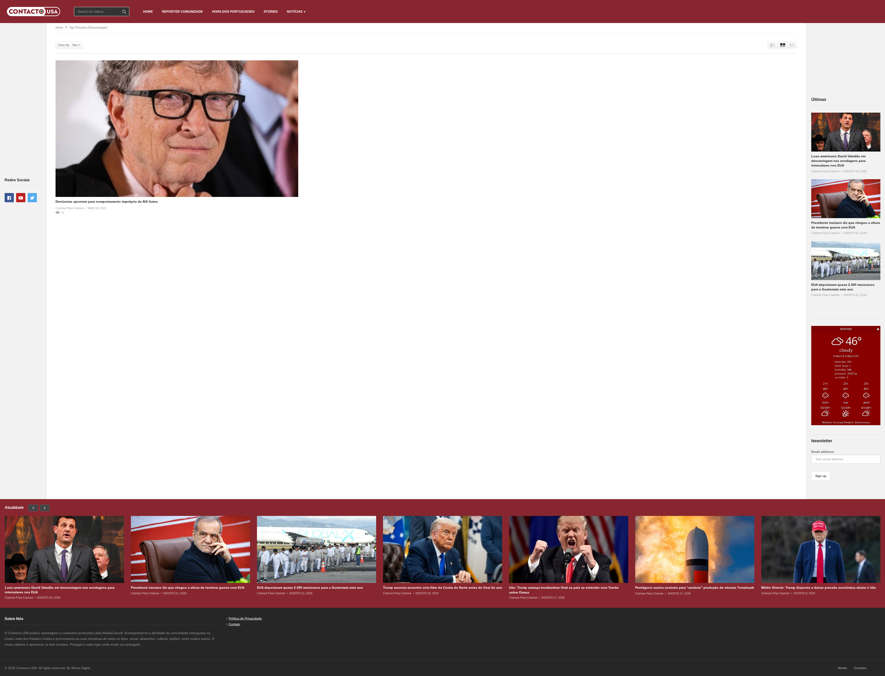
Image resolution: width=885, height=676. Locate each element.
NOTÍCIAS (294, 11)
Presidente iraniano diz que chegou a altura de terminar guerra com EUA (188, 587)
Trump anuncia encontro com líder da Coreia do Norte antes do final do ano (442, 587)
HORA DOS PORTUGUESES (233, 11)
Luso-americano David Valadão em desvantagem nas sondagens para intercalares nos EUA (838, 160)
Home (59, 27)
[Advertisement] (23, 100)
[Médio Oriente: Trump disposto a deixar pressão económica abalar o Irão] (820, 549)
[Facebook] (9, 197)
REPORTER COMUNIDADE (182, 11)
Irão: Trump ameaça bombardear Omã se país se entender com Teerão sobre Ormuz (564, 590)
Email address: (823, 452)
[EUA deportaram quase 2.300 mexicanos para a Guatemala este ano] (845, 260)
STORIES (271, 11)
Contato (234, 624)
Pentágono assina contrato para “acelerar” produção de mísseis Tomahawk (694, 587)
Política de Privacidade (245, 618)
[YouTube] (20, 197)
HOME (148, 11)
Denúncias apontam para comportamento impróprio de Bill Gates (107, 201)
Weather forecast (846, 422)
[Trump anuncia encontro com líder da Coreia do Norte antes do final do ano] (442, 549)
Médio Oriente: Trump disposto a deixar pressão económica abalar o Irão (818, 587)
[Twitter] (32, 197)
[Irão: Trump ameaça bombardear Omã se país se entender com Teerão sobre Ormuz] (568, 549)
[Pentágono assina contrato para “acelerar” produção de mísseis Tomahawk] (694, 549)
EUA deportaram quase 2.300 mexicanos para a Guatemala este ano (310, 587)
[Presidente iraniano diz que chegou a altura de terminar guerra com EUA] (845, 198)
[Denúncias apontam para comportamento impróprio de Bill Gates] (177, 128)
